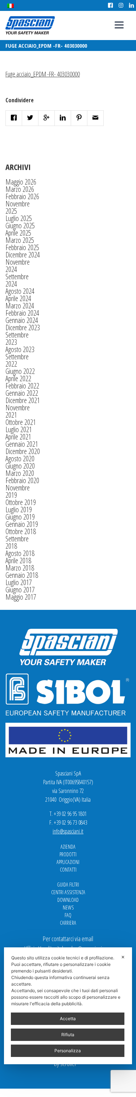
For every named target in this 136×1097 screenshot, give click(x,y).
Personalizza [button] (67, 1050)
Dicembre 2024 (22, 255)
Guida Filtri (68, 884)
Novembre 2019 (17, 491)
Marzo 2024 (19, 306)
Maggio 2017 (20, 597)
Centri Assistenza (68, 892)
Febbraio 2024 (22, 313)
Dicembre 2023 (22, 327)
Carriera (68, 922)
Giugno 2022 (20, 371)
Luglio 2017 (18, 582)
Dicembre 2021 (22, 400)
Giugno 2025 (20, 225)
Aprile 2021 (18, 437)
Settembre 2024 (17, 280)
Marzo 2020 (19, 473)
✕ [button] (123, 957)
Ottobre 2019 (20, 502)
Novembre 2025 (17, 207)
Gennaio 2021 (21, 444)
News (68, 907)
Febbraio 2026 (22, 196)
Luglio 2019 (18, 509)
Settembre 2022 (17, 360)
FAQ (68, 915)
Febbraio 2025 (22, 247)
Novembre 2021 (17, 411)
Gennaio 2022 (21, 393)
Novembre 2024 (17, 265)
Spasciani (30, 25)
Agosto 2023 (19, 349)
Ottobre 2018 (20, 531)
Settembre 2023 (17, 338)
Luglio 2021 (18, 429)
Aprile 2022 (18, 378)
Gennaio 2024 (21, 320)
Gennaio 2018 (21, 575)
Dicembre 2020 (22, 451)
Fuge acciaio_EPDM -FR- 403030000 (42, 74)
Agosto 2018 (19, 553)
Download (68, 899)
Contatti (68, 869)
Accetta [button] (68, 1018)
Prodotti (68, 854)
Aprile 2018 (18, 560)
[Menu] (119, 25)
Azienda (68, 846)
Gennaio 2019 (21, 524)
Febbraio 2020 (22, 480)
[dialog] (68, 1005)
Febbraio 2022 (22, 386)
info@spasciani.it (68, 831)
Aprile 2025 (18, 233)
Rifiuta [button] (67, 1034)
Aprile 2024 (18, 298)
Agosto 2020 (19, 458)
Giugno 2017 (20, 590)
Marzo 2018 (19, 568)
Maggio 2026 (20, 182)
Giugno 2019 (20, 517)
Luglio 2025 (18, 218)
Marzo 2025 (19, 240)
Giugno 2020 (20, 466)
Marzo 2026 (19, 189)
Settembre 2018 (17, 542)
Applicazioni (68, 862)
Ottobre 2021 (20, 422)
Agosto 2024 (19, 291)
